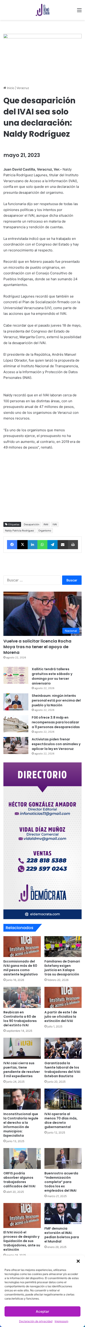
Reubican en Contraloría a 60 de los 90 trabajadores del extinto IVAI (20, 1018)
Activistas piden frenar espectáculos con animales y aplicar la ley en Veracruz (56, 744)
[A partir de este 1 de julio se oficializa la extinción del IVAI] (63, 997)
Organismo (44, 530)
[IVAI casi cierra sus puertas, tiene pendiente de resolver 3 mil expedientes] (22, 1048)
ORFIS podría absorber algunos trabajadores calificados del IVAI (19, 1179)
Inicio (10, 88)
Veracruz (23, 88)
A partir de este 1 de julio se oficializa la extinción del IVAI (60, 1016)
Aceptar (42, 1311)
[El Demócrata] (42, 10)
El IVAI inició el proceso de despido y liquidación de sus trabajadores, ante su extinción (21, 1241)
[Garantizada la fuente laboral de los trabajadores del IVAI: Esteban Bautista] (63, 1048)
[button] (78, 1261)
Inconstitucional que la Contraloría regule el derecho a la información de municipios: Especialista (20, 1125)
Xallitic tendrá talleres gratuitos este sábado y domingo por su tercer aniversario (52, 676)
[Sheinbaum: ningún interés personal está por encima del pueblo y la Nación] (15, 701)
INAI (46, 524)
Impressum (61, 1321)
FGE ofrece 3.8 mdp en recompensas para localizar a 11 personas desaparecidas (56, 722)
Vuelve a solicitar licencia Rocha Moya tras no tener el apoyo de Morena (37, 646)
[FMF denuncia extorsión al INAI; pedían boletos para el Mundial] (63, 1213)
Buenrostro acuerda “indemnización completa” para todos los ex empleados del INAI (61, 1182)
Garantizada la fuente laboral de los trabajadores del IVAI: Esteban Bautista (62, 1069)
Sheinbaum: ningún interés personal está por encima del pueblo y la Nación (56, 700)
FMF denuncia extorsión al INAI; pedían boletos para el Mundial (61, 1235)
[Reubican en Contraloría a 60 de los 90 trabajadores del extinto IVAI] (22, 997)
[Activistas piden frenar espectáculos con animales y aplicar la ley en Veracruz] (15, 745)
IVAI (55, 524)
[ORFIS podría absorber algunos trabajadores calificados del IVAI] (22, 1158)
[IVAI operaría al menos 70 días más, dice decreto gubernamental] (63, 1099)
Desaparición (31, 524)
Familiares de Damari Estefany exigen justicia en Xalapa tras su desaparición (62, 968)
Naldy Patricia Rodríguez (19, 530)
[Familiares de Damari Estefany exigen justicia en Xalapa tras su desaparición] (63, 946)
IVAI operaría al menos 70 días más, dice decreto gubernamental (61, 1120)
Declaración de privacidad (35, 1321)
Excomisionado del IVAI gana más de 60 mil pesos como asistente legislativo (20, 968)
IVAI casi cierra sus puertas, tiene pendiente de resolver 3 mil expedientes (21, 1069)
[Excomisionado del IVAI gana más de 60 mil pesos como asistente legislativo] (22, 946)
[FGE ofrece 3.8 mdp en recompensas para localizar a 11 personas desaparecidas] (15, 723)
